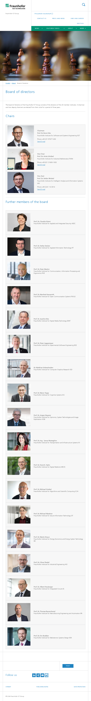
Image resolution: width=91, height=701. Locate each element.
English (8, 83)
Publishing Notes (42, 687)
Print (68, 666)
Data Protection (79, 687)
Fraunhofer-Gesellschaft (43, 13)
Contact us (41, 18)
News (37, 28)
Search (83, 4)
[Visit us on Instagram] (46, 675)
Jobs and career (77, 18)
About (70, 28)
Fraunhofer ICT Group (12, 13)
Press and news (58, 18)
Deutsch (80, 23)
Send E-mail (41, 142)
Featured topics (52, 28)
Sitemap (8, 687)
